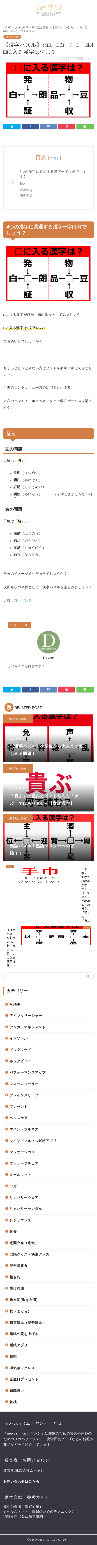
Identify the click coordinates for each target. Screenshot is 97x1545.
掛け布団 (17, 1288)
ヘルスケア (19, 1118)
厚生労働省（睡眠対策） (23, 1507)
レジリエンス (20, 1220)
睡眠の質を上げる (24, 1334)
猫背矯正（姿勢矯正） (28, 1322)
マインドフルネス (24, 1129)
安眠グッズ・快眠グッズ (29, 1254)
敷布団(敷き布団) (24, 1300)
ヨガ (13, 1186)
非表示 (54, 158)
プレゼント (19, 1106)
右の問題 (26, 195)
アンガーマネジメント (28, 1027)
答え (23, 183)
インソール (19, 1038)
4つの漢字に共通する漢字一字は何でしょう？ (52, 174)
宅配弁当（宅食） (24, 1243)
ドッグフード (20, 1050)
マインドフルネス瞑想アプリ (33, 1141)
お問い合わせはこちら (21, 1481)
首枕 (13, 1402)
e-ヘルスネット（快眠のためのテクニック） (39, 1511)
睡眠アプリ (19, 1345)
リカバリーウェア (24, 1197)
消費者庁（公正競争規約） (25, 1516)
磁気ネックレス (22, 1368)
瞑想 (13, 1356)
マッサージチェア (24, 1163)
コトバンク (23, 600)
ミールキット (20, 1174)
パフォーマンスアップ (28, 1072)
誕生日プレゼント (24, 1379)
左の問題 (26, 190)
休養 (13, 1231)
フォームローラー (24, 1084)
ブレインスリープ (24, 1095)
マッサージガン (22, 1152)
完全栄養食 (19, 1265)
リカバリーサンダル (26, 1209)
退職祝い (17, 1390)
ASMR (15, 1004)
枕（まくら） (20, 1311)
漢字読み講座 (12, 36)
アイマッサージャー (26, 1015)
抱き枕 (15, 1277)
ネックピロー (20, 1061)
